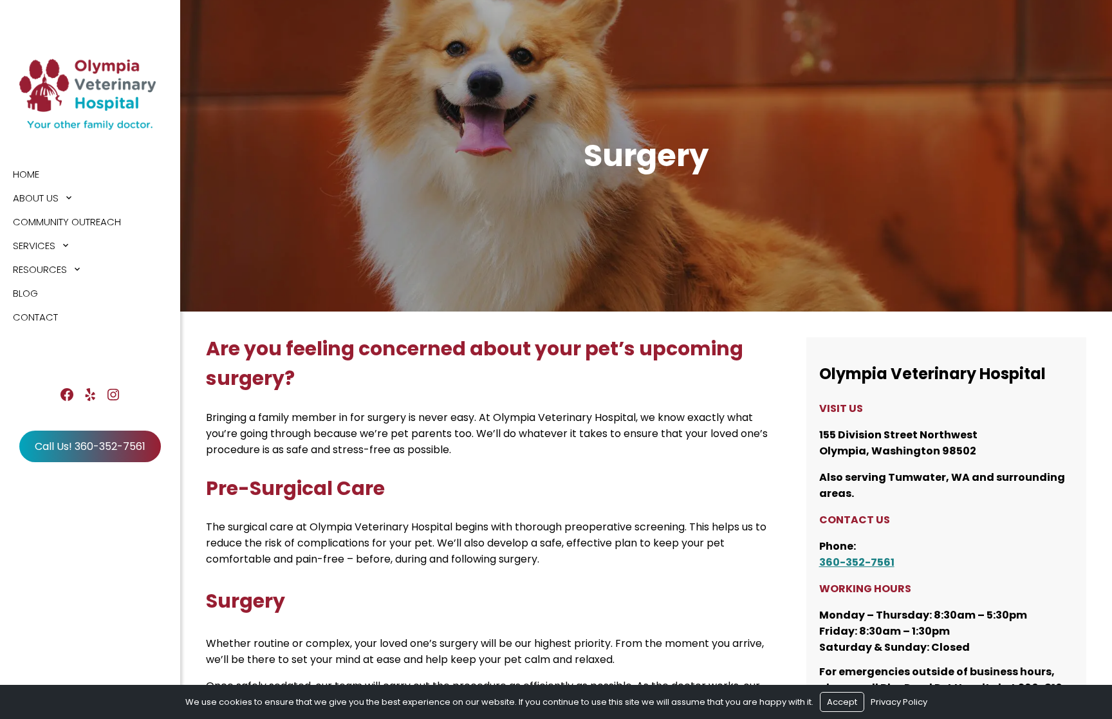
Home (26, 174)
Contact (35, 317)
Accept (842, 702)
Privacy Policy (899, 702)
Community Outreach (67, 222)
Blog (25, 293)
